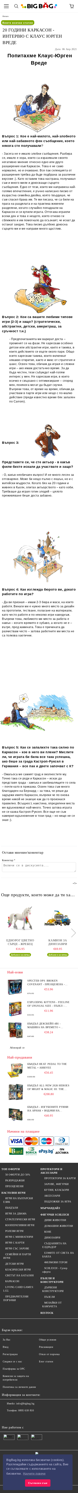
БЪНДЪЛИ (11, 1207)
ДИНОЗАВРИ (52, 1237)
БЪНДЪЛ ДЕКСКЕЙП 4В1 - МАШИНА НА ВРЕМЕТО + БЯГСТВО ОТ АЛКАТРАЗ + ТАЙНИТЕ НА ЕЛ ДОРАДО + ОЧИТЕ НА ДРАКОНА (45, 1025)
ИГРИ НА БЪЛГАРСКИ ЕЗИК (18, 1200)
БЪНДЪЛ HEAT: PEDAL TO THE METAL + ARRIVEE (47, 1066)
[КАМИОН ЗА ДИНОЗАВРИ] (58, 918)
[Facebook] (6, 1418)
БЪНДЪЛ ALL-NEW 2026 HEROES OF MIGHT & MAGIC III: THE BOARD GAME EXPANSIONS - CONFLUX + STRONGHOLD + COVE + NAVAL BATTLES (48, 1087)
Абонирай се (17, 1047)
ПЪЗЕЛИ (49, 1297)
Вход (5, 1347)
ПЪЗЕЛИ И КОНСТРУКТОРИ (51, 1280)
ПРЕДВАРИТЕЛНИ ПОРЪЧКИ (15, 1298)
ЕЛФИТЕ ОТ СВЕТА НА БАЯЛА (58, 1255)
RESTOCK (47, 1313)
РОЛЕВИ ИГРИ (14, 1231)
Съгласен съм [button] (37, 1483)
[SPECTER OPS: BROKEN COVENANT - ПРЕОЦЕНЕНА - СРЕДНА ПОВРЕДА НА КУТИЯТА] (15, 987)
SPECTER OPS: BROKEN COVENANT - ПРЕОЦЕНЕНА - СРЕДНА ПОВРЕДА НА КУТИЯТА (48, 982)
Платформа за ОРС (14, 1368)
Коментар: (8, 860)
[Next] (71, 932)
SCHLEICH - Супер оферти (54, 1270)
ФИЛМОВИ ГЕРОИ (55, 1262)
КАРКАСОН (12, 1281)
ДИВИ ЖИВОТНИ (55, 1220)
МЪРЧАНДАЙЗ (50, 1208)
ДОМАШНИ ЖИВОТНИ (58, 1226)
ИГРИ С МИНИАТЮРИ (19, 1237)
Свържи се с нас (12, 1361)
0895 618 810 (26, 1410)
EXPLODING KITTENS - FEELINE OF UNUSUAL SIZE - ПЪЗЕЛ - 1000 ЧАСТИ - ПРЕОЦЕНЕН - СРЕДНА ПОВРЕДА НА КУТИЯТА (48, 1004)
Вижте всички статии (17, 22)
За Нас (6, 1339)
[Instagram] (22, 1418)
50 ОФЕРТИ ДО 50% (17, 1174)
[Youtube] (30, 1418)
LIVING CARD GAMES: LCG (18, 1289)
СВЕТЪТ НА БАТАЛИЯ (19, 1275)
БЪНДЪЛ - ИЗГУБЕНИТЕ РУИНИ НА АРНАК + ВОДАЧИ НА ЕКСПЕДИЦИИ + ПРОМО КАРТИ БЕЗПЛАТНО (47, 1109)
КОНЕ (48, 1231)
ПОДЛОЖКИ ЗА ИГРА (57, 1201)
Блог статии (46, 1361)
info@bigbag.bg (25, 1403)
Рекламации (46, 1347)
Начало (6, 16)
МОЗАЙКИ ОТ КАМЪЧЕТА (52, 1304)
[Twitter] (14, 1418)
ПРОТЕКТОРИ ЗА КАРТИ (60, 1178)
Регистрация (10, 1354)
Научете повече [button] (34, 1473)
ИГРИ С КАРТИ (14, 1242)
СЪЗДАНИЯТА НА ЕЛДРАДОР (54, 1245)
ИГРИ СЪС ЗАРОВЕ (17, 1248)
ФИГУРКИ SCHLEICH (54, 1214)
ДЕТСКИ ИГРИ (14, 1263)
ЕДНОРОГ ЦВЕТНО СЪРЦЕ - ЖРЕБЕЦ (20, 942)
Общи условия (47, 1339)
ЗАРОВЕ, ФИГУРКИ (56, 1184)
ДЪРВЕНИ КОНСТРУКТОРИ (53, 1289)
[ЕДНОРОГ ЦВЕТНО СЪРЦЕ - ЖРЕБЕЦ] (20, 918)
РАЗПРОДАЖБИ (15, 1180)
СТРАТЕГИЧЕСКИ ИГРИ (20, 1219)
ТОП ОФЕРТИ (10, 1169)
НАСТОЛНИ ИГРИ (13, 1193)
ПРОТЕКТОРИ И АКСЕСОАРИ (51, 1171)
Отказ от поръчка (49, 1354)
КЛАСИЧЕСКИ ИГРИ (18, 1269)
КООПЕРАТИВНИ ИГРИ (19, 1225)
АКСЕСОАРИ (52, 1195)
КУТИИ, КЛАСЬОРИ (56, 1190)
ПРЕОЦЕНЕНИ (14, 1186)
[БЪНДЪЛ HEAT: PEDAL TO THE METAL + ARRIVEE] (15, 1070)
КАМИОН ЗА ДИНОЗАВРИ (57, 942)
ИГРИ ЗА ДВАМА (16, 1213)
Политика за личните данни (19, 1387)
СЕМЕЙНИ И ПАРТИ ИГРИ (17, 1256)
